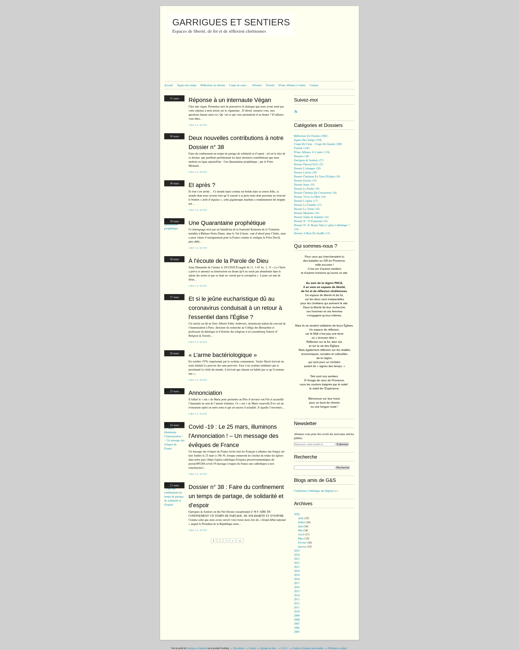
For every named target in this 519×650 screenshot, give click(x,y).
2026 (297, 514)
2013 (297, 599)
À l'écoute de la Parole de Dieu (228, 260)
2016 (297, 587)
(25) (308, 164)
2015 (297, 591)
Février (302, 542)
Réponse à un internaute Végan (230, 100)
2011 (297, 607)
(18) (315, 192)
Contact (314, 85)
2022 (297, 563)
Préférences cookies (337, 648)
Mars (301, 538)
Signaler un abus (268, 648)
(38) (301, 156)
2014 (297, 595)
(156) (302, 148)
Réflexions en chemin (213, 85)
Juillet (301, 522)
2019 (297, 575)
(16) (307, 209)
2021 (297, 567)
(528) (308, 140)
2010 (297, 611)
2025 (297, 550)
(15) (312, 233)
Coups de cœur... (238, 85)
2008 (297, 619)
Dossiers (257, 85)
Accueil (168, 85)
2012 (297, 603)
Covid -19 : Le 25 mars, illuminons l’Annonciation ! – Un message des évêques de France (234, 435)
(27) (309, 160)
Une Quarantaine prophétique (227, 222)
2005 (297, 632)
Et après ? (202, 185)
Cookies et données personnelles (308, 648)
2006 (297, 628)
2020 (297, 571)
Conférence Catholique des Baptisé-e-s (316, 491)
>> (239, 541)
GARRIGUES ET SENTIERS (231, 22)
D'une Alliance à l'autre (292, 85)
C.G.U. (284, 648)
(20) (307, 168)
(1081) (311, 136)
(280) (318, 144)
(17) (306, 201)
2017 (297, 583)
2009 (297, 615)
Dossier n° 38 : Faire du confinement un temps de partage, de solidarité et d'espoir (236, 495)
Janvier (302, 546)
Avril (301, 534)
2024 (297, 555)
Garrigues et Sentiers (197, 648)
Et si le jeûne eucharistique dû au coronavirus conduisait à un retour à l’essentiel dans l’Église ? (235, 307)
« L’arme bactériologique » (223, 354)
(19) (317, 176)
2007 (297, 623)
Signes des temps (186, 85)
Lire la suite (198, 125)
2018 (297, 579)
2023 (297, 559)
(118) (312, 152)
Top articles (238, 648)
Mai (300, 530)
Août (300, 518)
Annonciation (205, 392)
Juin (300, 526)
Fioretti (270, 85)
